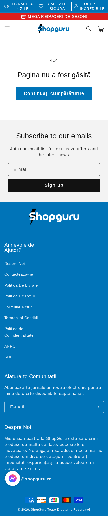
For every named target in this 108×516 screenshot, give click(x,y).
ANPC (10, 346)
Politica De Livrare (21, 285)
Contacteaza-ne (18, 274)
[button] (89, 29)
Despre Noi (14, 263)
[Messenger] (12, 478)
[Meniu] (7, 29)
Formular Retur (18, 307)
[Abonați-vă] (97, 407)
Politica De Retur (19, 296)
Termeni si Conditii (21, 318)
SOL (8, 357)
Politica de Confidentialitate (19, 332)
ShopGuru (38, 509)
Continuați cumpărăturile (54, 93)
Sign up (54, 185)
